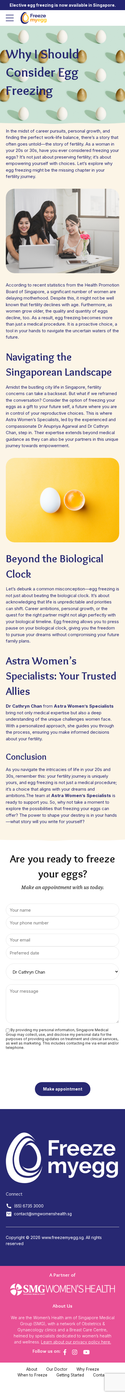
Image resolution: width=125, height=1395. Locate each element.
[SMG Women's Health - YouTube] (86, 1352)
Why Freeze (87, 1369)
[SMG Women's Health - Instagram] (74, 1352)
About (31, 1369)
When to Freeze (32, 1375)
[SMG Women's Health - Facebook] (64, 1352)
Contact (100, 1375)
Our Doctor (56, 1369)
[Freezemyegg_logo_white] (62, 1157)
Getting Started (70, 1375)
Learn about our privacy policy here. (76, 1341)
